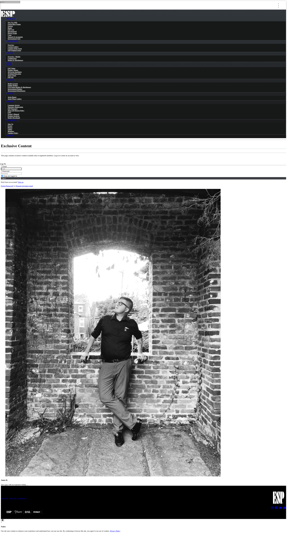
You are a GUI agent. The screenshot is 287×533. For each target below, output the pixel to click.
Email (4, 166)
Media (9, 64)
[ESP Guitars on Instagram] (271, 508)
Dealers (10, 80)
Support (10, 101)
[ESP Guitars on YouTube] (284, 508)
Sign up (20, 182)
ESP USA (10, 53)
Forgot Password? (7, 186)
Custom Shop (12, 41)
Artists (10, 93)
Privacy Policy (13, 498)
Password (5, 171)
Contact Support (22, 498)
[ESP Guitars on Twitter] (280, 508)
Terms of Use (4, 498)
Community (12, 120)
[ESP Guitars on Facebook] (275, 508)
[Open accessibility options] (2, 520)
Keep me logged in (10, 176)
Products (11, 19)
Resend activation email (24, 186)
